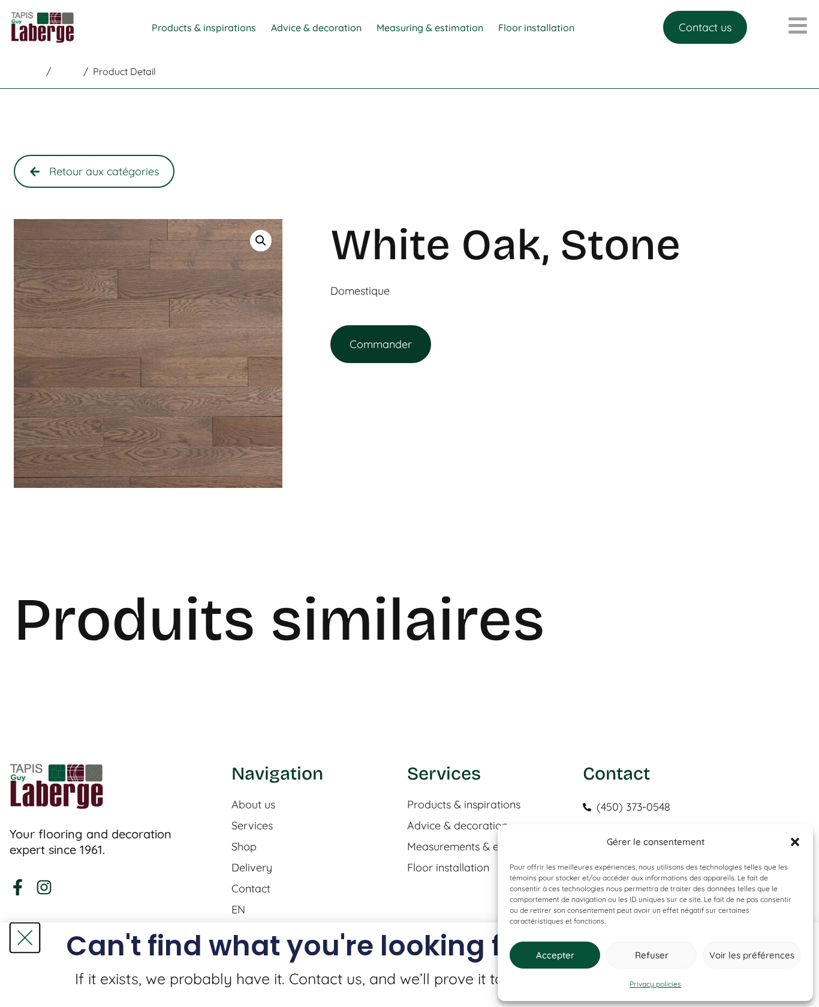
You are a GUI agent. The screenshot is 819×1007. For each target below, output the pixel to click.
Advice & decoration (457, 826)
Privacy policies (655, 983)
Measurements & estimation (475, 847)
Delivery (251, 868)
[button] (795, 842)
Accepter (555, 955)
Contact (250, 889)
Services (252, 826)
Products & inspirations (463, 805)
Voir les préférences (751, 955)
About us (253, 805)
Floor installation (448, 868)
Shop (244, 847)
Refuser (652, 955)
